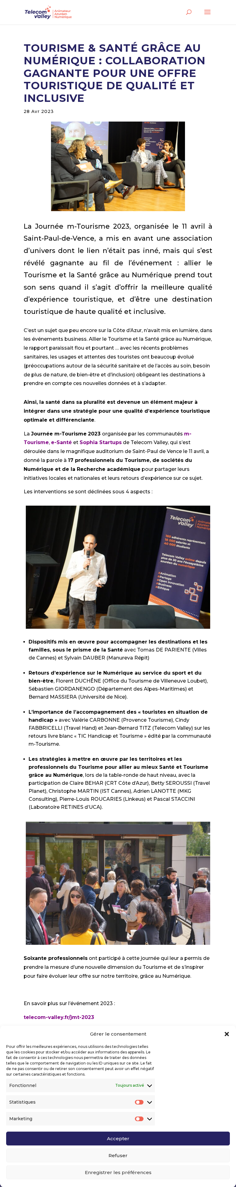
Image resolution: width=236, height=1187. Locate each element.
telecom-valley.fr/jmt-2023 (59, 1017)
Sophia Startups (101, 442)
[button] (227, 1034)
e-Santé (61, 442)
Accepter (118, 1138)
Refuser (118, 1155)
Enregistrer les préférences (118, 1172)
